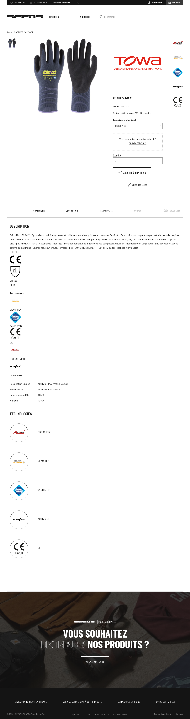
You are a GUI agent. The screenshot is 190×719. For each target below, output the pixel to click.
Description (72, 210)
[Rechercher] (101, 16)
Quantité (117, 155)
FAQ (77, 2)
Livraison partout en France (31, 701)
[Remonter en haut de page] (11, 211)
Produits (54, 17)
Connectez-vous (137, 143)
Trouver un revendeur (61, 2)
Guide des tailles (139, 184)
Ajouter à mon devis (134, 172)
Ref (122, 106)
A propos (75, 714)
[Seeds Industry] (25, 16)
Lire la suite (145, 113)
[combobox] (138, 126)
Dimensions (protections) (124, 120)
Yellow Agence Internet (173, 714)
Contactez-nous (40, 2)
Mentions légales (120, 714)
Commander (39, 210)
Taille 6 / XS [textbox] (120, 125)
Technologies (106, 210)
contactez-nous (95, 662)
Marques (85, 17)
